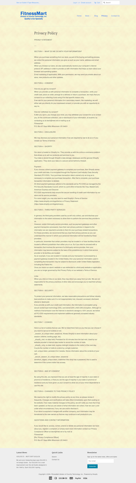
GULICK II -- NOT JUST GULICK (28, 456)
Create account (86, 2)
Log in (75, 2)
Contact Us (115, 16)
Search (54, 457)
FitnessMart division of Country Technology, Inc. (67, 474)
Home (79, 16)
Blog (96, 16)
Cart (98, 2)
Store (87, 16)
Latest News (21, 453)
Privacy (104, 16)
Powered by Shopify (90, 474)
